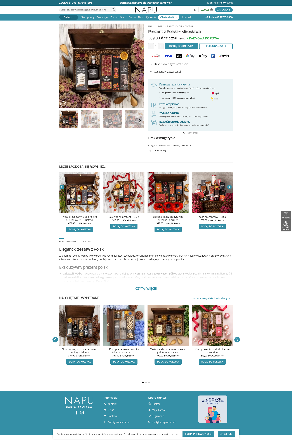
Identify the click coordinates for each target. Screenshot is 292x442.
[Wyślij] (113, 9)
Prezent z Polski (165, 145)
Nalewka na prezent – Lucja (123, 217)
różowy (163, 150)
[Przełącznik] (151, 64)
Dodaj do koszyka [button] (80, 229)
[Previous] (65, 65)
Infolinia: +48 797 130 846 (219, 17)
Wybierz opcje (107, 374)
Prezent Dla (117, 17)
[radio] (101, 353)
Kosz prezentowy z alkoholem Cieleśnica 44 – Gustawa (80, 218)
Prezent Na (135, 17)
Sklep (161, 26)
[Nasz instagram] (82, 413)
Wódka (189, 26)
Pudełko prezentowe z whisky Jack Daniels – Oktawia (151, 351)
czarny (156, 150)
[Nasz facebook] (76, 413)
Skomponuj (87, 17)
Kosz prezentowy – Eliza (212, 217)
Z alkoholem (174, 26)
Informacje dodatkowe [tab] (78, 241)
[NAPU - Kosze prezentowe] (146, 10)
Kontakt (186, 17)
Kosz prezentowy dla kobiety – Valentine (63, 351)
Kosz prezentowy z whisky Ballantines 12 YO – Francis (107, 363)
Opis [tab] (61, 241)
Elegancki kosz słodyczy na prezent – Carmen (168, 218)
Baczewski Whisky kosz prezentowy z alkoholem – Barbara (195, 352)
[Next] (138, 65)
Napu (151, 26)
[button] (194, 9)
